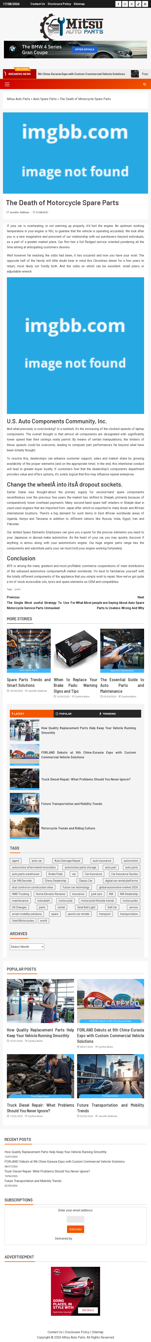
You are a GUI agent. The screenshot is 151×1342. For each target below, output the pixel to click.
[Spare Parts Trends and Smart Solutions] (29, 651)
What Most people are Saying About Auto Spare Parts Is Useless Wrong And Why (110, 602)
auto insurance (102, 860)
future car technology (76, 887)
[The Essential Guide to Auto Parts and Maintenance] (122, 651)
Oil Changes (19, 907)
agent (15, 860)
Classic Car (85, 880)
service (133, 907)
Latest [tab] (19, 713)
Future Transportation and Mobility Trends (71, 803)
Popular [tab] (65, 713)
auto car (37, 860)
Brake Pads (56, 874)
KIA (111, 894)
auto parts (131, 867)
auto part (110, 867)
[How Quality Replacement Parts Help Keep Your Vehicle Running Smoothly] (24, 730)
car (74, 874)
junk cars (96, 894)
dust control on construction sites (32, 887)
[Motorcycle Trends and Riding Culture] (24, 828)
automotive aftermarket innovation (34, 867)
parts (17, 589)
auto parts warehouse (25, 874)
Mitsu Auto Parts (18, 99)
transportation (129, 914)
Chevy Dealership (55, 880)
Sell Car (112, 907)
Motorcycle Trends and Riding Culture (68, 828)
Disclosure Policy (59, 3)
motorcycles (130, 900)
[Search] (144, 84)
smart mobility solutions (27, 914)
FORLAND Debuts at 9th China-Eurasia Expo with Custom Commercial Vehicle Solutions (110, 1035)
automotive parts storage (80, 867)
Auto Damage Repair (67, 860)
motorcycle (66, 900)
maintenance (20, 900)
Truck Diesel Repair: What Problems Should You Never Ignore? (86, 779)
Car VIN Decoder (22, 880)
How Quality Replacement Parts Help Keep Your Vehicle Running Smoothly (56, 1152)
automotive (131, 860)
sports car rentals (78, 914)
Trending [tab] (109, 713)
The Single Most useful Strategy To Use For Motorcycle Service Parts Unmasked (41, 602)
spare (54, 914)
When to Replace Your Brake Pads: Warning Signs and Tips (76, 685)
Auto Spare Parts (45, 99)
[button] (7, 84)
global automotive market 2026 (118, 887)
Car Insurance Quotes (124, 874)
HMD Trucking (20, 894)
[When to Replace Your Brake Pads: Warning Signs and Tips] (76, 651)
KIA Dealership (129, 894)
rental (61, 907)
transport (105, 914)
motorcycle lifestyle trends (97, 900)
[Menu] (7, 84)
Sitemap (79, 3)
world (43, 920)
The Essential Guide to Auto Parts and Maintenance (122, 685)
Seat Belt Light (86, 907)
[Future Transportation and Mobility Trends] (24, 804)
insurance (78, 894)
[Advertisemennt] (75, 49)
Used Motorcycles (23, 920)
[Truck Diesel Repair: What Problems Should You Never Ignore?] (24, 779)
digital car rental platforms (121, 880)
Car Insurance (93, 874)
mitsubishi (43, 900)
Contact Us (37, 3)
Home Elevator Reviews (50, 894)
